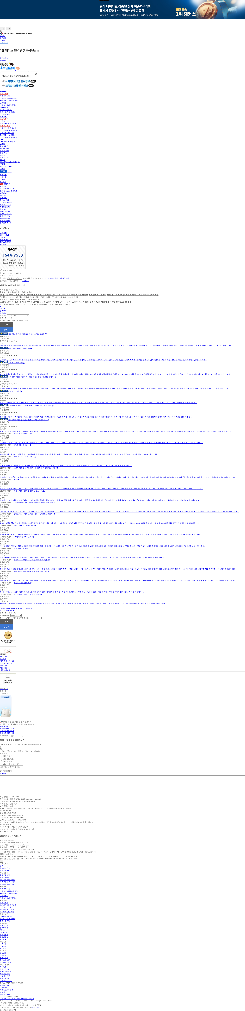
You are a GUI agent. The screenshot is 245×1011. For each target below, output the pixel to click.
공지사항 (3, 195)
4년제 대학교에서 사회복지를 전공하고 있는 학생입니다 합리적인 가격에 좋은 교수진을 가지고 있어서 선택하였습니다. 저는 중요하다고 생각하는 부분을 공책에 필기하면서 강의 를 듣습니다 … (72, 592)
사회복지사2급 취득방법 (9, 98)
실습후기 (3, 313)
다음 (8, 29)
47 (19, 608)
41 (8, 608)
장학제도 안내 (5, 870)
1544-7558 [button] (4, 726)
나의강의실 (4, 43)
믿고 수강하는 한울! (21, 548)
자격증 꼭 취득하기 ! (21, 445)
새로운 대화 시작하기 (8, 728)
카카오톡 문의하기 (7, 731)
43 (12, 608)
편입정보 (3, 939)
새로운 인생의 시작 (15, 363)
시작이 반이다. (14, 391)
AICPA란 (3, 932)
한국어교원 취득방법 (7, 112)
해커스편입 (4, 58)
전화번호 (3, 281)
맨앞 (2, 608)
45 (15, 608)
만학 (15, 479)
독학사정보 (4, 937)
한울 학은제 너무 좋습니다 (24, 456)
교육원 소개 (4, 985)
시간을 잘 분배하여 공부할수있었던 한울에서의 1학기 (34, 502)
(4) (31, 348)
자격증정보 (4, 935)
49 (22, 608)
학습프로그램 (5, 216)
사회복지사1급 (5, 60)
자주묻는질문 (5, 218)
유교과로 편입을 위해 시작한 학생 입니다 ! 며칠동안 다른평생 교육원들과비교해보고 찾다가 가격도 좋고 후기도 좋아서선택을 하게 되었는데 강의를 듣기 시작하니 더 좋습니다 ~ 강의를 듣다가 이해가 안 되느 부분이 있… (82, 454)
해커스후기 (4, 958)
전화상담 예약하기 (7, 733)
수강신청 (3, 177)
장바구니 (3, 40)
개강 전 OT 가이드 (7, 661)
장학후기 (3, 311)
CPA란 (2, 930)
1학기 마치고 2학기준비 (23, 537)
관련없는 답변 (8, 759)
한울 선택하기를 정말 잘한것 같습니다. (28, 491)
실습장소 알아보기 (7, 189)
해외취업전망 (5, 114)
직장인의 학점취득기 (22, 434)
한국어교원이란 (6, 110)
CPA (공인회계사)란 (7, 141)
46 (17, 608)
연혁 (1, 866)
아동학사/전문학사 (7, 133)
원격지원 (3, 656)
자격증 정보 (4, 148)
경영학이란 (4, 146)
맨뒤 (30, 608)
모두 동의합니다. (9, 271)
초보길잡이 (4, 94)
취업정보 (3, 198)
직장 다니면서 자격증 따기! (24, 525)
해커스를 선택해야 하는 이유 (19, 348)
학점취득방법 (5, 877)
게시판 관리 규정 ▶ (7, 611)
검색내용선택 (5, 615)
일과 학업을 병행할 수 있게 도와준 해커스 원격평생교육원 (30, 405)
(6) (55, 377)
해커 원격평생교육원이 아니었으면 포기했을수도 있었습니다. (31, 377)
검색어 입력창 (5, 321)
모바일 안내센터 (6, 663)
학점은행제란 (5, 875)
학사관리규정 (5, 868)
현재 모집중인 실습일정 (9, 191)
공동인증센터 (5, 211)
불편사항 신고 (5, 994)
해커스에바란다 (6, 202)
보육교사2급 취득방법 (8, 123)
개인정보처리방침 (6, 990)
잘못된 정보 (7, 756)
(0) (30, 445)
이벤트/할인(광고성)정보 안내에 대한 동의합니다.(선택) (23, 278)
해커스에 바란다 (6, 960)
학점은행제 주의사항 (7, 882)
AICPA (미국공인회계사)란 (10, 162)
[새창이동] (13, 268)
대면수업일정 (5, 126)
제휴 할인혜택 (5, 221)
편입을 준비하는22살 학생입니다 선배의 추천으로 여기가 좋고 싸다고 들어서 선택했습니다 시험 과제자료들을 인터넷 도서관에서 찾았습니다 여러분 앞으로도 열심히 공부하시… (66, 466)
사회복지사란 (5, 96)
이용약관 (3, 988)
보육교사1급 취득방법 (8, 128)
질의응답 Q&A (5, 205)
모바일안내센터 (6, 214)
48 (20, 608)
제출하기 (3, 773)
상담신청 (25, 281)
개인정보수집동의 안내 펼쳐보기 (57, 278)
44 (13, 608)
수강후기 (3, 309)
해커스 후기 (4, 200)
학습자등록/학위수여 (7, 880)
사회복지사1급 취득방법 (9, 101)
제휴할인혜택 (5, 670)
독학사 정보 (4, 151)
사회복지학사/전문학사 (8, 105)
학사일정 (3, 209)
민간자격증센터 (6, 223)
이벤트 (2, 237)
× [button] (0, 720)
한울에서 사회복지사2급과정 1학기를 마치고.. (31, 560)
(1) (46, 334)
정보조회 (35, 1007)
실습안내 (3, 186)
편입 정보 (3, 153)
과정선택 (3, 316)
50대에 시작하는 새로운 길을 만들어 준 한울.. (31, 571)
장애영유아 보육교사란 (8, 130)
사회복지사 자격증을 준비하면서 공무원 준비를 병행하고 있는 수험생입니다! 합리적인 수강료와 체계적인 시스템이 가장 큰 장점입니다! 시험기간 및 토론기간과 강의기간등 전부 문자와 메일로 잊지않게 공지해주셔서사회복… (83, 603)
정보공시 (3, 992)
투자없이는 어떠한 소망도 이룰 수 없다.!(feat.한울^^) (33, 514)
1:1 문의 (3, 182)
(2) (24, 363)
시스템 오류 (7, 761)
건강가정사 (4, 103)
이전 (2, 29)
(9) (21, 391)
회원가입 (3, 38)
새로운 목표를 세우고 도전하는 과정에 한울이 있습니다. (35, 468)
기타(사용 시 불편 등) (11, 764)
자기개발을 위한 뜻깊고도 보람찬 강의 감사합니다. (27, 420)
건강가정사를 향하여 (22, 583)
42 (10, 608)
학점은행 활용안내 (7, 884)
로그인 (2, 36)
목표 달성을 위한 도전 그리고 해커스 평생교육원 (26, 334)
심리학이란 (4, 158)
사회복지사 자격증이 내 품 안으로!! (27, 594)
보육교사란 (4, 121)
